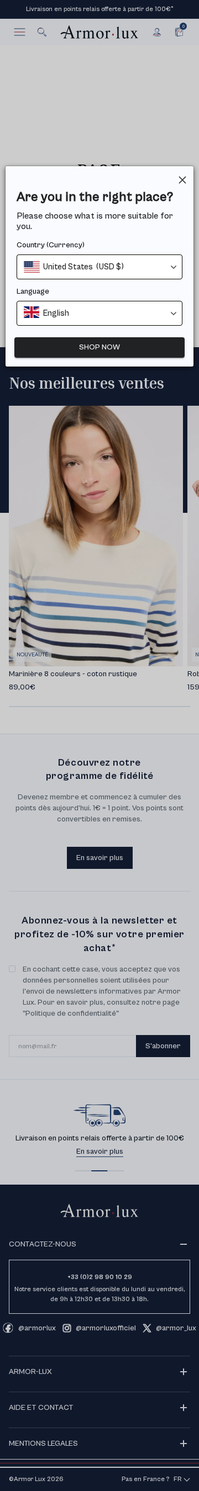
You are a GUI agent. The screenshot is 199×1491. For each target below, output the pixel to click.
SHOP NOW (99, 347)
